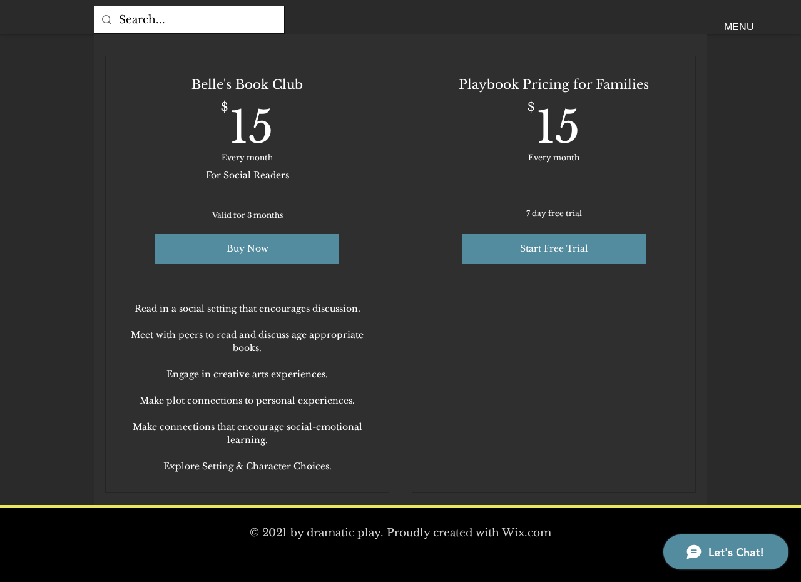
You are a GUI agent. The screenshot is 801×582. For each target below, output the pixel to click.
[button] (739, 27)
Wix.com (526, 532)
